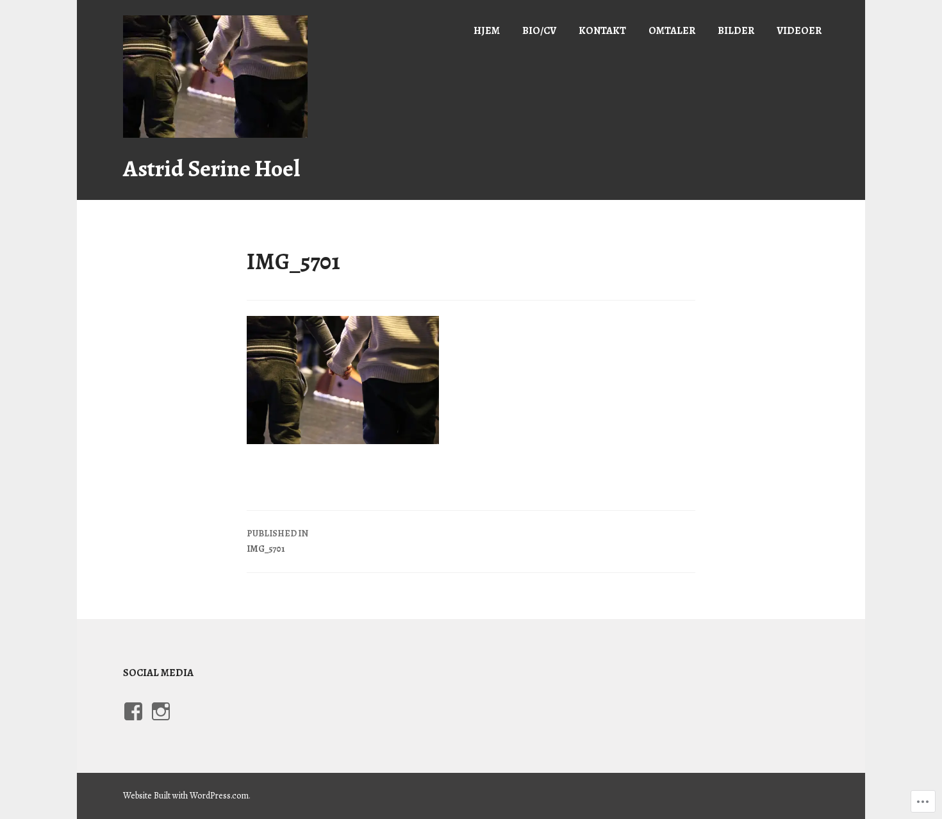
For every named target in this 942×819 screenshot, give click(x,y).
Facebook (130, 723)
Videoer (799, 31)
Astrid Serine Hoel (211, 168)
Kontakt (602, 31)
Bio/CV (539, 31)
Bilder (736, 31)
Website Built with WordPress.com (186, 796)
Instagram (159, 723)
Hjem (487, 31)
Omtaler (672, 31)
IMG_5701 (277, 541)
